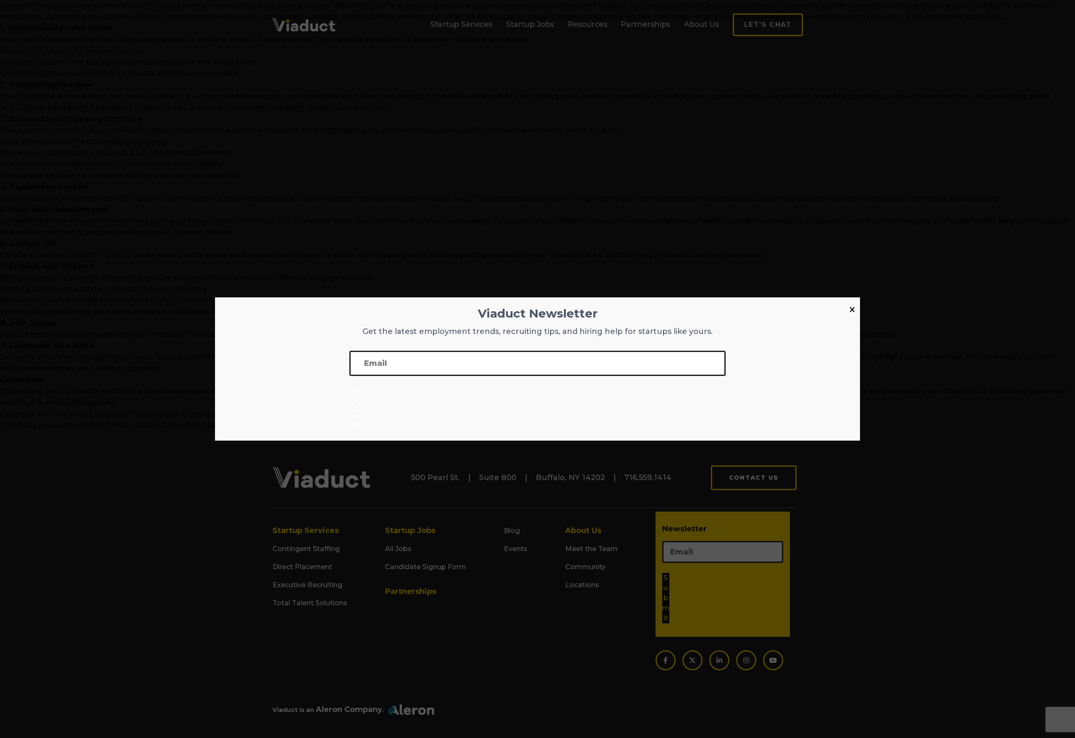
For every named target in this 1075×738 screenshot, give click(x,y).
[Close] (852, 310)
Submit (356, 408)
